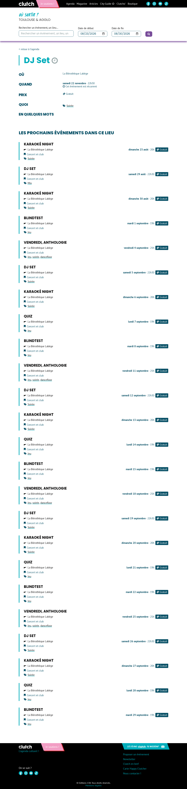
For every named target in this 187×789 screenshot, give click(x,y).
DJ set (30, 168)
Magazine (82, 3)
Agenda (70, 3)
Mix (30, 183)
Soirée (70, 105)
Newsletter (129, 759)
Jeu (29, 232)
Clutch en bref (131, 763)
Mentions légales (93, 785)
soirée (35, 256)
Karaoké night (39, 144)
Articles (93, 3)
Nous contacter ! (132, 773)
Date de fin (118, 28)
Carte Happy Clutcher (134, 768)
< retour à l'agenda (29, 49)
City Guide (106, 3)
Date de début (86, 28)
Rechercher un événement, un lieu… (38, 27)
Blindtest (33, 217)
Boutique (133, 3)
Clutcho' (121, 3)
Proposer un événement (136, 754)
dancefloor (46, 256)
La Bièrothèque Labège (40, 149)
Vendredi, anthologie (45, 242)
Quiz (28, 316)
